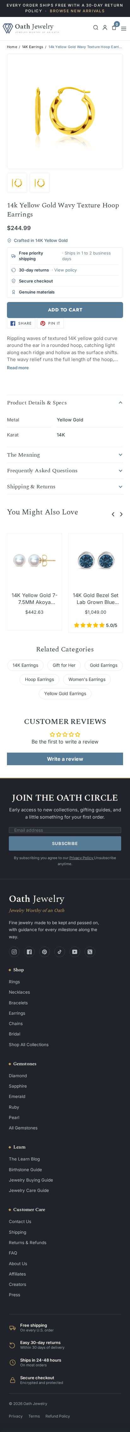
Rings (14, 981)
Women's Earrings (86, 679)
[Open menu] (123, 28)
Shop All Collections (29, 1044)
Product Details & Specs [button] (37, 402)
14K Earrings (32, 47)
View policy (65, 269)
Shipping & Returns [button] (31, 486)
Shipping (17, 1232)
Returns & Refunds (27, 1242)
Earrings (17, 1013)
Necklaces (19, 992)
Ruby (14, 1107)
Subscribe (65, 843)
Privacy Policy (81, 858)
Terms (34, 1416)
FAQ (13, 1252)
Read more (18, 367)
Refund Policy (57, 1416)
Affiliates (17, 1273)
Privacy (16, 1416)
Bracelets (18, 1002)
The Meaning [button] (23, 455)
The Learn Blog (24, 1158)
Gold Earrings (103, 665)
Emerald (17, 1096)
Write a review (65, 759)
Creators (17, 1284)
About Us (18, 1263)
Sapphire (18, 1086)
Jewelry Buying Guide (31, 1179)
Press (14, 1294)
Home (12, 47)
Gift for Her (64, 665)
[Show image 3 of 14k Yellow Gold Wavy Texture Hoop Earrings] (40, 183)
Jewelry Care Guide (29, 1190)
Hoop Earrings (39, 679)
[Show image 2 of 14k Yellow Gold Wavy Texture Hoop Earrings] (17, 183)
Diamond (18, 1075)
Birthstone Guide (25, 1169)
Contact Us (20, 1221)
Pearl (14, 1117)
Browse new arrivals (77, 11)
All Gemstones (23, 1127)
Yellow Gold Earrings (65, 693)
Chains (16, 1023)
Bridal (14, 1033)
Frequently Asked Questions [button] (42, 470)
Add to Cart (65, 309)
